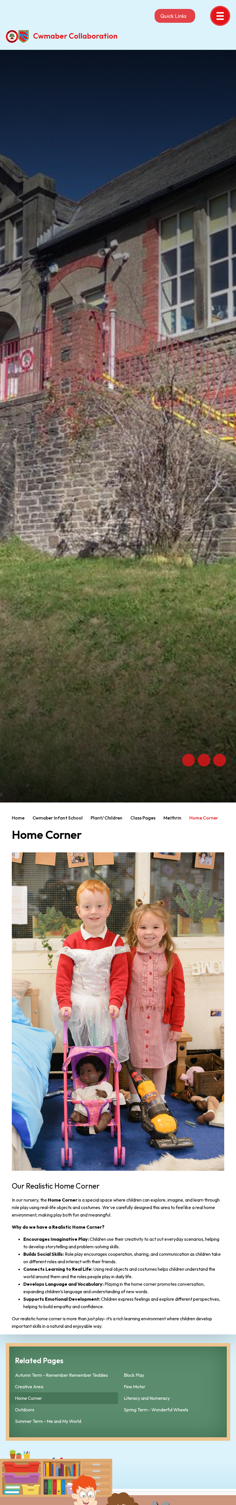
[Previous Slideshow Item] (188, 760)
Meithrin (172, 818)
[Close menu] (220, 16)
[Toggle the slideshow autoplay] (219, 760)
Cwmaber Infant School (58, 818)
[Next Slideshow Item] (204, 760)
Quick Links (173, 16)
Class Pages (142, 818)
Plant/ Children (106, 818)
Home (18, 818)
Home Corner (203, 818)
